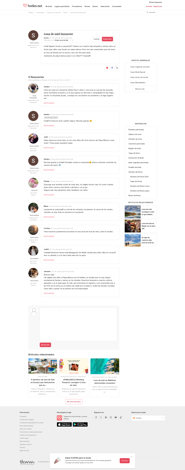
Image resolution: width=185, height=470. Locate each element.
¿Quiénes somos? (26, 444)
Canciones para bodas (136, 144)
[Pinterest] (106, 417)
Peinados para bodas (136, 130)
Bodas (31, 12)
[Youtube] (116, 417)
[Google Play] (80, 426)
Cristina (47, 228)
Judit (46, 137)
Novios (95, 6)
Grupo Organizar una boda (140, 67)
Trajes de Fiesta (136, 181)
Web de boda (24, 450)
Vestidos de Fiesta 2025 (139, 177)
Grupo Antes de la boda (139, 77)
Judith (46, 249)
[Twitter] (101, 417)
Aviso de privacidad (26, 426)
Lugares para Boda (61, 6)
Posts (65, 12)
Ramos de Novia (134, 195)
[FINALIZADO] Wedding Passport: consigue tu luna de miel (73, 382)
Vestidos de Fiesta (135, 172)
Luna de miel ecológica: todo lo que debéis (148, 212)
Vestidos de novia (135, 139)
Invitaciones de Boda (136, 158)
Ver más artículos (74, 402)
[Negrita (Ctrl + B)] (42, 310)
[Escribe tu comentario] (78, 326)
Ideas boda (105, 6)
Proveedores (77, 6)
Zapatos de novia (134, 134)
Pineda (46, 181)
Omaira (47, 87)
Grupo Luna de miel (53, 12)
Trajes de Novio (134, 153)
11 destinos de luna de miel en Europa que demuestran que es (43, 382)
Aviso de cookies (26, 429)
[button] (107, 68)
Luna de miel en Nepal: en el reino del (148, 226)
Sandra (46, 38)
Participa (125, 461)
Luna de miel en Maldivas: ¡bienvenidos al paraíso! (105, 381)
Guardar (96, 39)
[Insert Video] (67, 310)
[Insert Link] (54, 310)
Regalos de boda (134, 148)
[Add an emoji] (58, 310)
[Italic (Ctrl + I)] (46, 310)
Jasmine (47, 271)
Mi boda (49, 6)
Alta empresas (24, 441)
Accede (149, 6)
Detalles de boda (134, 167)
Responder (107, 39)
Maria (46, 206)
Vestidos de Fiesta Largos (139, 191)
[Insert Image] (63, 310)
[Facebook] (96, 417)
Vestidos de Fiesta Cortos (140, 186)
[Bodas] (32, 6)
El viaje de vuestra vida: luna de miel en (148, 240)
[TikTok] (121, 417)
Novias (87, 6)
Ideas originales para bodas (138, 163)
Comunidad (116, 6)
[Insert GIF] (71, 310)
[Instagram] (111, 417)
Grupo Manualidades (137, 83)
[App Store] (64, 426)
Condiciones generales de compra (31, 423)
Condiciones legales (27, 419)
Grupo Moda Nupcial (137, 72)
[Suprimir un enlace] (50, 310)
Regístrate (157, 6)
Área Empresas (156, 2)
